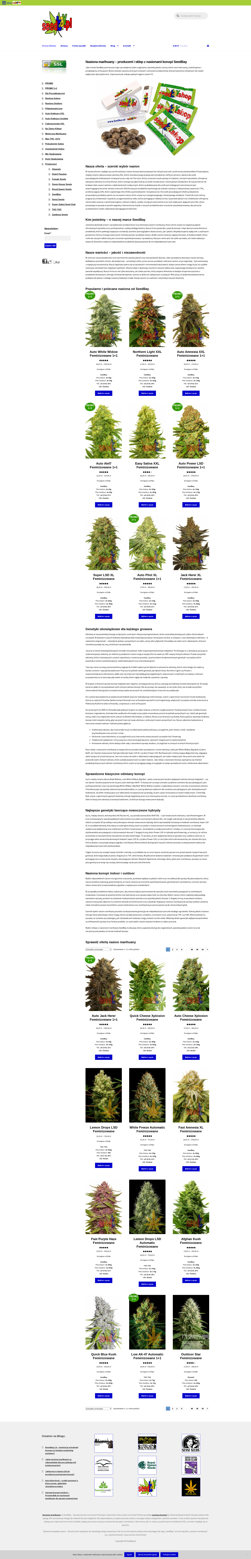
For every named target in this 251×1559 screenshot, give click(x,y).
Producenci (51, 164)
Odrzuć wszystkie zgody (147, 1555)
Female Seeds (59, 179)
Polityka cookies (169, 1555)
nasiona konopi (159, 1515)
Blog (113, 45)
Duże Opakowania (54, 159)
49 (197, 949)
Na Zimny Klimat (53, 129)
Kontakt (127, 45)
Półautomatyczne (53, 108)
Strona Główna (49, 45)
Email (47, 233)
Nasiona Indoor (53, 98)
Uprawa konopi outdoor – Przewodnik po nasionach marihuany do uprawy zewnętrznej (61, 1495)
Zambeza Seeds (60, 215)
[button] (4, 3)
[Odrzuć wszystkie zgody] (247, 1554)
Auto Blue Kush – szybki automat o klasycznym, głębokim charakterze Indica (61, 1483)
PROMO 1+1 (51, 88)
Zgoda (129, 1555)
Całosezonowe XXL (55, 124)
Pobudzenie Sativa (54, 144)
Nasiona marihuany (51, 1515)
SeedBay (56, 194)
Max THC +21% (52, 139)
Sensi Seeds (58, 199)
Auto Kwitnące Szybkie (56, 119)
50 (203, 949)
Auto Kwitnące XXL (54, 113)
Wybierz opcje (104, 393)
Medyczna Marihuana (55, 134)
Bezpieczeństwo (98, 45)
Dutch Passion (59, 174)
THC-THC (57, 209)
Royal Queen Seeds (62, 189)
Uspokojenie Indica (54, 149)
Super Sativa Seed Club (64, 204)
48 (192, 949)
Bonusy (64, 45)
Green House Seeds (62, 184)
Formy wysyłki (79, 45)
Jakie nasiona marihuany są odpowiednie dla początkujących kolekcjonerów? (60, 1462)
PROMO (49, 83)
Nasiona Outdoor (53, 103)
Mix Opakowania (53, 154)
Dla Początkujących (55, 93)
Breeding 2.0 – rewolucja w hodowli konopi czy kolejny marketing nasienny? (61, 1450)
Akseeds (56, 169)
